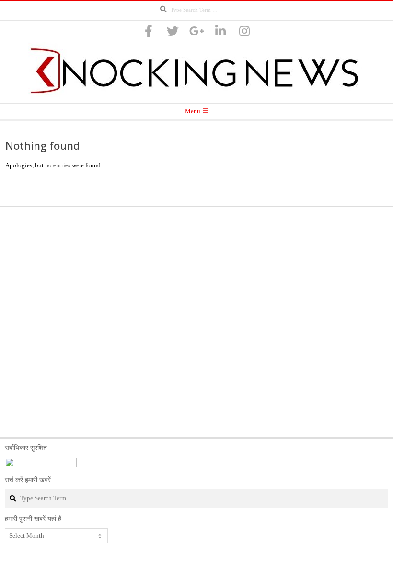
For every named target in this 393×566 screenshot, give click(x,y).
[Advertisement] (196, 322)
